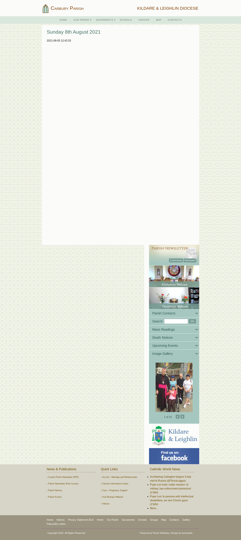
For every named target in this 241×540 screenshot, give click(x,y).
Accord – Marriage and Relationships (119, 477)
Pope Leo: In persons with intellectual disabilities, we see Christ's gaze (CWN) (171, 500)
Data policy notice (56, 524)
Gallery (186, 520)
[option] (174, 387)
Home (63, 20)
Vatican (105, 504)
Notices (61, 520)
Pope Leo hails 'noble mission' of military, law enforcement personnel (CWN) (170, 488)
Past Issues (190, 260)
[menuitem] (63, 20)
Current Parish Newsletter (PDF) (63, 477)
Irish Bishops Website (112, 497)
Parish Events (55, 497)
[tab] (174, 313)
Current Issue (176, 260)
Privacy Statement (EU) (81, 520)
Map (158, 20)
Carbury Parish (66, 8)
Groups (144, 20)
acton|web (187, 533)
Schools (126, 20)
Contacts (175, 20)
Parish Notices (55, 490)
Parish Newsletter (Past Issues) (63, 484)
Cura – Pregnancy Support (114, 490)
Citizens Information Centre (115, 484)
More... (154, 508)
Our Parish (81, 20)
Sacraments (104, 20)
